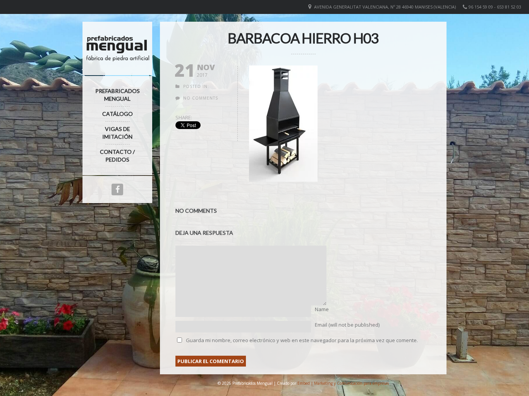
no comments (200, 98)
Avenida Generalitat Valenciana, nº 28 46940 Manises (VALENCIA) (385, 7)
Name (322, 309)
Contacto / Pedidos (117, 155)
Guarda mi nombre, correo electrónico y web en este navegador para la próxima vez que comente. (302, 340)
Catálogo (117, 113)
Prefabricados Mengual (117, 95)
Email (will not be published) (347, 324)
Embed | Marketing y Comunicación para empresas (343, 383)
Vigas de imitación (117, 133)
